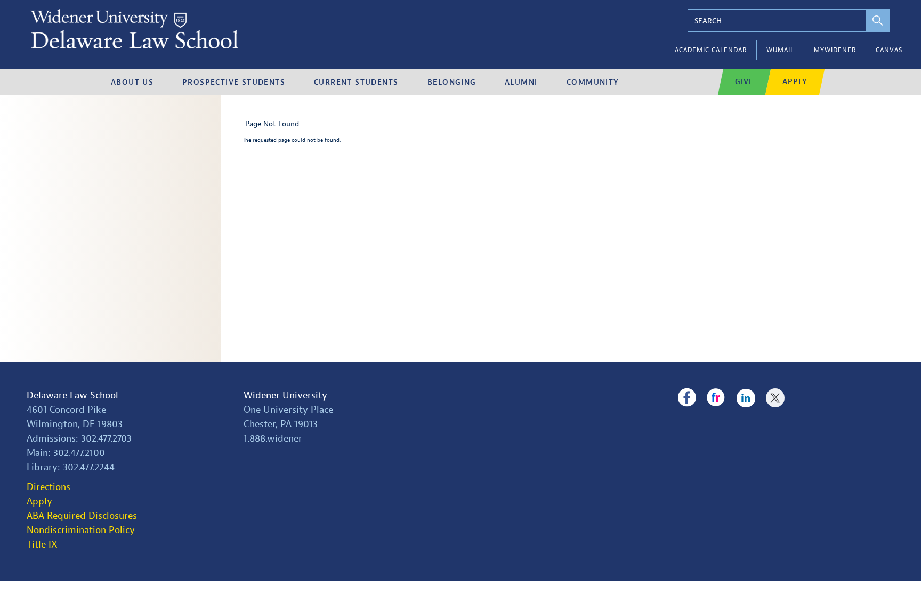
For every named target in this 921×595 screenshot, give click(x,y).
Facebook (686, 397)
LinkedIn (746, 397)
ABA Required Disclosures (82, 516)
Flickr (716, 397)
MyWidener (835, 50)
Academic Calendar (711, 50)
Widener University (285, 395)
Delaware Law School (72, 395)
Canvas (889, 50)
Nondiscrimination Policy (81, 530)
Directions (48, 487)
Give (744, 81)
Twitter (775, 397)
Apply (794, 81)
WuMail (780, 50)
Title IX (42, 545)
